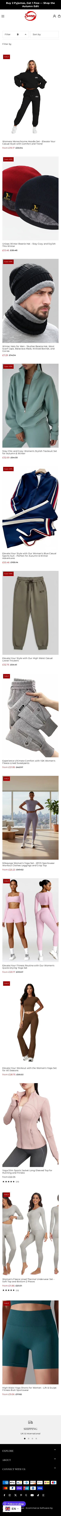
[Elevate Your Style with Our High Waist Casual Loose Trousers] (30, 613)
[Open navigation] (12, 16)
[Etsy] (43, 1495)
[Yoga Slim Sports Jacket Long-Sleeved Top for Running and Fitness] (30, 1125)
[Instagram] (10, 1495)
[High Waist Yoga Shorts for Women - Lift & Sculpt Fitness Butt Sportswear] (30, 1342)
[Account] (54, 16)
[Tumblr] (26, 1495)
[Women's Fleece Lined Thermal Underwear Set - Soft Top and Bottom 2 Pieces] (30, 1234)
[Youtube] (32, 1495)
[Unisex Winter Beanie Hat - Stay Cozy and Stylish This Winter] (30, 198)
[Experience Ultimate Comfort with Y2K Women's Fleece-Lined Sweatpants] (30, 715)
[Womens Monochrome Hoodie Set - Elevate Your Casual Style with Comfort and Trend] (30, 96)
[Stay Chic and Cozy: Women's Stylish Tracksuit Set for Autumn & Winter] (30, 406)
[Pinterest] (21, 1495)
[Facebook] (4, 1495)
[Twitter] (15, 1495)
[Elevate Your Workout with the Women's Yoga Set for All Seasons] (30, 1023)
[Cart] (59, 16)
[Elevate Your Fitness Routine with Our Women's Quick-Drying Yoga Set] (30, 920)
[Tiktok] (38, 1495)
